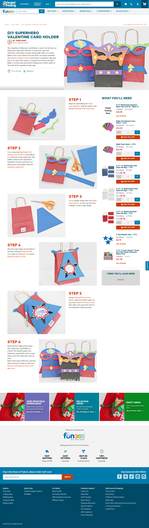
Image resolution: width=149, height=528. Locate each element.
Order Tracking (86, 497)
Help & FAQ (84, 494)
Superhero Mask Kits (15, 167)
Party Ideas (6, 491)
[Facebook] (119, 476)
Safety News (109, 500)
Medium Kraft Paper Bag (84, 108)
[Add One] (137, 132)
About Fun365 (56, 491)
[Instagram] (144, 476)
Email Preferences (87, 515)
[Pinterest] (125, 476)
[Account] (137, 4)
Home (6, 24)
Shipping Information (88, 503)
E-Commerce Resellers (112, 506)
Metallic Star (25, 254)
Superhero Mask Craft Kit (20, 58)
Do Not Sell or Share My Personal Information (120, 503)
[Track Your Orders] (126, 4)
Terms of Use (109, 494)
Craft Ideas (15, 24)
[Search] (117, 4)
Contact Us (84, 491)
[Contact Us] (131, 4)
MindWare (27, 494)
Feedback (147, 265)
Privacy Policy (110, 491)
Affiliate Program (58, 500)
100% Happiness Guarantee (61, 497)
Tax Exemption (86, 509)
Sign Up (67, 477)
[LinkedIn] (137, 476)
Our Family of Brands (59, 494)
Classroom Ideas (8, 500)
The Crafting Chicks (20, 43)
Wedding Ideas (8, 497)
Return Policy (85, 500)
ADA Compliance (86, 512)
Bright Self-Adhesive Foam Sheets (19, 153)
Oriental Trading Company (33, 491)
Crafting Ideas (7, 494)
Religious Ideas (8, 503)
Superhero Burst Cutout (16, 256)
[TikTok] (131, 476)
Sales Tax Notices (87, 506)
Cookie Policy (110, 509)
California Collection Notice (114, 497)
